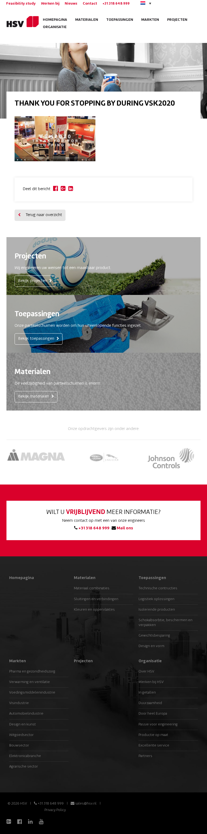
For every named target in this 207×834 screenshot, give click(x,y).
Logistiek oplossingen (156, 599)
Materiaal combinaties (91, 588)
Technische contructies (158, 588)
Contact (90, 3)
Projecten (177, 20)
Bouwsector (19, 745)
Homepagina (55, 20)
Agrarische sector (23, 766)
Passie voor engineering (158, 724)
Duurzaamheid (150, 703)
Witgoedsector (21, 735)
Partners (145, 756)
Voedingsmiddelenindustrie (32, 692)
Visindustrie (19, 703)
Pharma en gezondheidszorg (32, 671)
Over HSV (146, 671)
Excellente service (154, 745)
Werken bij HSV (151, 682)
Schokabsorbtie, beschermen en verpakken (165, 622)
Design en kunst (22, 724)
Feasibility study (21, 3)
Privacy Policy (55, 810)
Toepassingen (119, 20)
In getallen (147, 692)
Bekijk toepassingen (36, 339)
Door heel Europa (153, 713)
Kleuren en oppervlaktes (94, 609)
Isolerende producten (157, 609)
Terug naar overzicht (43, 215)
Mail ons (124, 528)
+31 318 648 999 (116, 3)
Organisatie (55, 27)
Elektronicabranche (25, 756)
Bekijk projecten (33, 281)
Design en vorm (151, 646)
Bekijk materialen (34, 397)
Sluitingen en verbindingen (96, 599)
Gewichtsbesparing (154, 635)
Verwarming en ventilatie (29, 682)
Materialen (86, 20)
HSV (20, 21)
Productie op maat (153, 735)
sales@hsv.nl (85, 803)
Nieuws (71, 3)
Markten (150, 20)
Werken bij (50, 3)
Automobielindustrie (26, 713)
